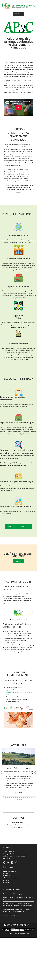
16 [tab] (33, 797)
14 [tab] (29, 797)
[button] (4, 613)
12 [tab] (25, 797)
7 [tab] (15, 797)
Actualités (6, 873)
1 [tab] (3, 797)
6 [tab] (13, 797)
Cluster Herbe (7, 880)
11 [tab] (23, 797)
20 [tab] (21, 799)
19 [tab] (19, 799)
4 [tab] (9, 797)
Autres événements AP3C (18, 768)
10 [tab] (21, 797)
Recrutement (7, 882)
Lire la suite (18, 792)
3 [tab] (7, 797)
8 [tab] (17, 797)
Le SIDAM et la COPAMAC (10, 871)
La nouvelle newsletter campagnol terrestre (16, 894)
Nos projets (6, 876)
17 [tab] (35, 797)
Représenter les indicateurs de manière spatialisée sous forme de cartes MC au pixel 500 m (19, 692)
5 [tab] (11, 797)
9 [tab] (19, 797)
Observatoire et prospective (11, 878)
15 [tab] (31, 797)
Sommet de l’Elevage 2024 (10, 915)
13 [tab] (27, 797)
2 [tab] (5, 797)
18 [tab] (17, 799)
